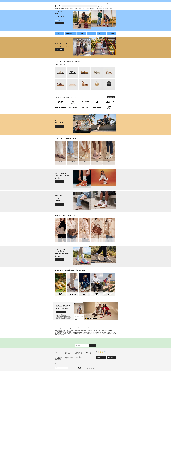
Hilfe (115, 3)
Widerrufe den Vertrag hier (69, 357)
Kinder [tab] (64, 64)
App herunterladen (111, 3)
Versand (66, 356)
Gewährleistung (77, 356)
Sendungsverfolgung (68, 358)
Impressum (56, 353)
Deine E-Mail (77, 345)
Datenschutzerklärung (58, 359)
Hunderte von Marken (78, 352)
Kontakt (66, 352)
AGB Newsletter (57, 356)
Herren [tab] (60, 64)
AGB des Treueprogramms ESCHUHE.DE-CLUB (58, 358)
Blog (107, 3)
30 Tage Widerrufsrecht (78, 353)
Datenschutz (56, 360)
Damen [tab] (57, 64)
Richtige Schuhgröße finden (89, 353)
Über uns (56, 352)
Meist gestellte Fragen (68, 353)
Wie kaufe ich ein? (88, 352)
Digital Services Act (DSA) (78, 357)
